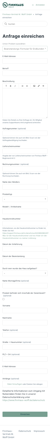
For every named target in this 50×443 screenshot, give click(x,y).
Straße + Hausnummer (16, 342)
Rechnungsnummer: (15, 164)
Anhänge (10, 378)
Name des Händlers (11, 182)
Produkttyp (7, 194)
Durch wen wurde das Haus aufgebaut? (19, 268)
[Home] (12, 4)
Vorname (6, 305)
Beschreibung (8, 81)
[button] (6, 86)
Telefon (10, 330)
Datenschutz (25, 431)
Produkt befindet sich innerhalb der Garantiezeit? (23, 294)
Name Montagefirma (15, 281)
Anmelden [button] (40, 5)
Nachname (7, 318)
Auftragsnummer (14, 128)
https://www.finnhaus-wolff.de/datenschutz (23, 400)
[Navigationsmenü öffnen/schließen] (33, 5)
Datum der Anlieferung (12, 244)
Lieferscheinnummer (11, 146)
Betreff (5, 68)
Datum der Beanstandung (13, 256)
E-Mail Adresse (9, 56)
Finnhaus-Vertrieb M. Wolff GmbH (17, 14)
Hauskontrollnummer (11, 219)
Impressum (39, 431)
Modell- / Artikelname (11, 207)
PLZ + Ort (11, 354)
